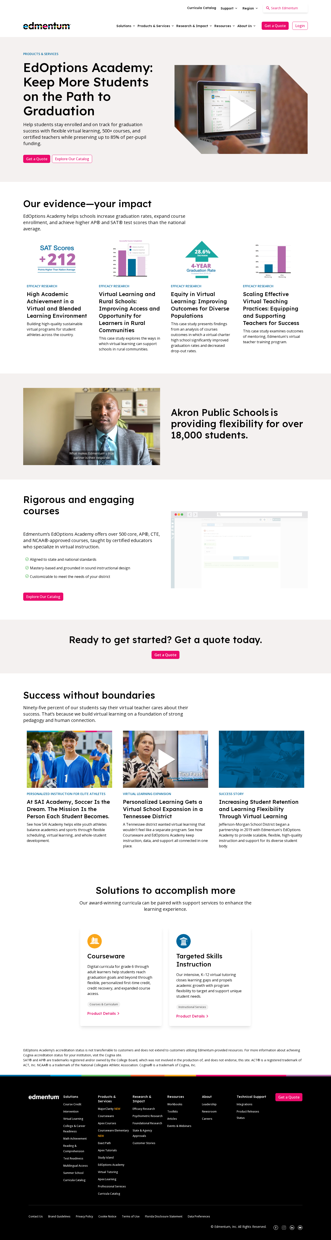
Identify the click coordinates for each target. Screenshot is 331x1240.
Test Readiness (73, 1158)
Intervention (71, 1111)
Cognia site (113, 1055)
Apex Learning (107, 1179)
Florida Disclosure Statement (163, 1216)
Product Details (101, 1013)
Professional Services (112, 1186)
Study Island (106, 1157)
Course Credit (72, 1104)
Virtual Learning (73, 1119)
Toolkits (172, 1111)
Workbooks (174, 1104)
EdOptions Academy (111, 1165)
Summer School (73, 1173)
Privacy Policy (84, 1216)
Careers (207, 1119)
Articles (172, 1119)
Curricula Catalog (74, 1180)
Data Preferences (199, 1216)
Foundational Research (147, 1123)
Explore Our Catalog (72, 158)
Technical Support (251, 1097)
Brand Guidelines (59, 1216)
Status (241, 1118)
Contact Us (36, 1216)
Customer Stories (144, 1143)
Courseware (106, 1116)
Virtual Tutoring (108, 1172)
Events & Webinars (179, 1126)
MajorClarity (105, 1109)
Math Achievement (75, 1138)
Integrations (244, 1104)
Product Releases (248, 1111)
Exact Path (104, 1143)
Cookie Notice (107, 1216)
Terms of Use (131, 1216)
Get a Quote (275, 25)
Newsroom (209, 1111)
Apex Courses (107, 1123)
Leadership (209, 1104)
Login (300, 25)
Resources (175, 1097)
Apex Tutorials (107, 1150)
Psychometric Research (148, 1116)
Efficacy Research (144, 1109)
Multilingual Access (75, 1166)
